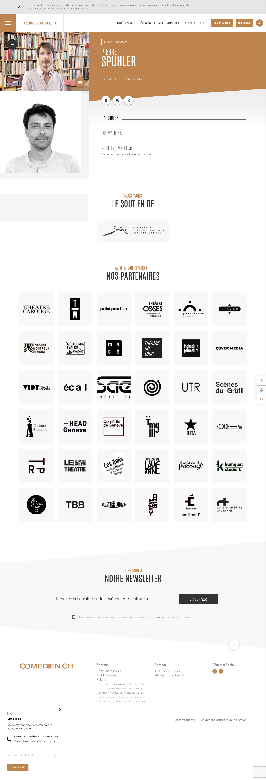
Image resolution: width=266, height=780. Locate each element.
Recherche (259, 23)
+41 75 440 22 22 (168, 671)
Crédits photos (185, 720)
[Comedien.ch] (40, 23)
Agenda (190, 23)
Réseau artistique (151, 23)
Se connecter (222, 23)
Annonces (174, 23)
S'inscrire (244, 23)
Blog (202, 23)
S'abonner (198, 599)
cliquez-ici (84, 8)
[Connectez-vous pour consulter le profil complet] (117, 100)
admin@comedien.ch (169, 675)
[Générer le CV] (105, 100)
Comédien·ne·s (125, 23)
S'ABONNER (18, 767)
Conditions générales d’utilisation (224, 720)
